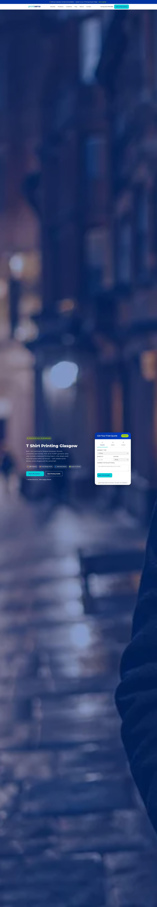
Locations (69, 6)
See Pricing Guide (53, 474)
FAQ (75, 6)
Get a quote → (103, 2)
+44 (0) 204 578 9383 (106, 6)
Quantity (100, 456)
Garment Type (101, 450)
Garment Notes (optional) (106, 462)
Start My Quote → (35, 474)
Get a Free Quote (121, 6)
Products (60, 6)
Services (52, 6)
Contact (88, 6)
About (82, 6)
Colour (115, 456)
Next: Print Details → (104, 475)
